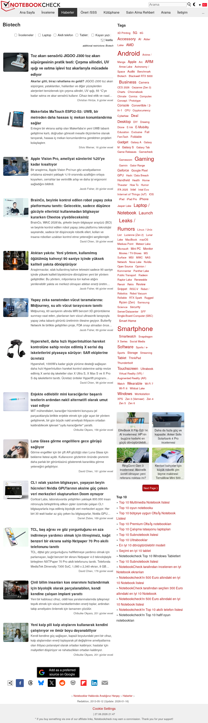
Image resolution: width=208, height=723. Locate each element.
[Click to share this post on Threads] (30, 683)
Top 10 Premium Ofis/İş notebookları (145, 523)
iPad (121, 199)
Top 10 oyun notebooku (136, 507)
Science (122, 307)
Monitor (148, 248)
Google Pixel (139, 170)
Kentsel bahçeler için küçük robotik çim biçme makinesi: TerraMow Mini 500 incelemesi (168, 472)
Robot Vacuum (138, 293)
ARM (149, 61)
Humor (145, 185)
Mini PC (136, 248)
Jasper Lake (124, 206)
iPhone (143, 199)
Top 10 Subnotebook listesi (138, 534)
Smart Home (127, 320)
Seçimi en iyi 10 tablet (135, 550)
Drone (120, 127)
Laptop (46, 35)
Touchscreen (127, 368)
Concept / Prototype (129, 100)
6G (141, 33)
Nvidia (147, 262)
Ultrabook (147, 368)
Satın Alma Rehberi (140, 12)
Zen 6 (131, 403)
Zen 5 (122, 403)
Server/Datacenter (127, 311)
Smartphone (135, 328)
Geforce (123, 170)
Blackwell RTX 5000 (141, 76)
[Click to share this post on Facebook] (20, 683)
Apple (132, 61)
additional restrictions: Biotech (98, 45)
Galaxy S (128, 147)
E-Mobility (142, 127)
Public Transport (126, 275)
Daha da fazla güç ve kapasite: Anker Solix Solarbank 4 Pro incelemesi (168, 436)
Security (135, 307)
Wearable (134, 383)
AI (139, 39)
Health (136, 180)
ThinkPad (135, 358)
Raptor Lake (124, 279)
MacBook (131, 239)
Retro (130, 284)
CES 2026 (123, 87)
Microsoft (122, 249)
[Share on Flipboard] (83, 683)
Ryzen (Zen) (127, 302)
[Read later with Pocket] (73, 683)
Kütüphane (111, 12)
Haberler (67, 12)
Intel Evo (143, 189)
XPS (120, 399)
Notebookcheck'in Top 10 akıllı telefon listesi (151, 609)
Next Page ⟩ (151, 488)
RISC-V (134, 289)
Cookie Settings (104, 708)
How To (134, 185)
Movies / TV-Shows (130, 253)
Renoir (121, 284)
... (203, 12)
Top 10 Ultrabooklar (133, 539)
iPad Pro (132, 199)
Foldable (136, 137)
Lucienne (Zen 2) (134, 235)
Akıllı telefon (65, 35)
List (119, 235)
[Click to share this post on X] (51, 683)
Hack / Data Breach (137, 175)
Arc (141, 62)
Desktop (124, 121)
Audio (131, 71)
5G (135, 32)
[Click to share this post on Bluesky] (41, 683)
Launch (146, 213)
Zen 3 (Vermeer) (134, 399)
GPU (120, 175)
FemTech (122, 137)
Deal (134, 115)
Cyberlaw (123, 116)
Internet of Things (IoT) (132, 194)
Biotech (121, 76)
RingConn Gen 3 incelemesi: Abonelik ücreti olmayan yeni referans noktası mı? (133, 472)
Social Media (137, 341)
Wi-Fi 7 (149, 383)
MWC (139, 257)
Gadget (122, 141)
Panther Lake (141, 271)
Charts (121, 92)
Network (122, 262)
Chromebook (135, 92)
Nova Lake (135, 262)
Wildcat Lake (137, 388)
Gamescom (125, 160)
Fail (147, 132)
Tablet (83, 35)
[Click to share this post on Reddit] (62, 683)
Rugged (148, 298)
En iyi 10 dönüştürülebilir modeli (142, 545)
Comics (133, 96)
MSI (131, 257)
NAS (148, 257)
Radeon (143, 275)
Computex (146, 96)
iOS (151, 194)
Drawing (145, 122)
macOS (144, 239)
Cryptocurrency (142, 110)
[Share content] (10, 683)
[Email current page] (105, 683)
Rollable (122, 298)
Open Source (125, 266)
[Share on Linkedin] (94, 683)
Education (123, 132)
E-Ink (130, 127)
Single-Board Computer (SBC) (135, 316)
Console (123, 105)
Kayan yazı (102, 35)
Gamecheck (146, 152)
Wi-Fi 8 (123, 388)
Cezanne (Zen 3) (141, 87)
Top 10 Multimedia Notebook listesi (144, 502)
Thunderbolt (125, 363)
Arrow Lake (125, 66)
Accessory (126, 38)
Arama (166, 12)
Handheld (123, 180)
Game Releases (126, 152)
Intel (133, 189)
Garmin (123, 165)
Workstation (142, 394)
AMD (130, 44)
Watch (121, 383)
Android (128, 53)
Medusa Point (125, 244)
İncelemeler (26, 35)
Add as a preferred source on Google (62, 672)
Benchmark (144, 71)
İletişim (182, 12)
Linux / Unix (144, 229)
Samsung (144, 302)
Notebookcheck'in (132, 598)
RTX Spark (135, 298)
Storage (132, 352)
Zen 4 (150, 399)
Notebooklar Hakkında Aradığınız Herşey (97, 696)
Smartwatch (127, 336)
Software (125, 347)
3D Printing (123, 33)
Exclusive (136, 132)
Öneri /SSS (89, 12)
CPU (127, 110)
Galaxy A (136, 142)
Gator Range (137, 165)
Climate (121, 96)
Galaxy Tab (143, 147)
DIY (135, 122)
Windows (124, 393)
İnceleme (48, 12)
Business (127, 82)
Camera (144, 82)
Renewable (140, 279)
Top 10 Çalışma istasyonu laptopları (145, 529)
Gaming (144, 158)
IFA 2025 (122, 189)
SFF (143, 311)
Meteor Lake (143, 244)
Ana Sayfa (27, 12)
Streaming (146, 353)
